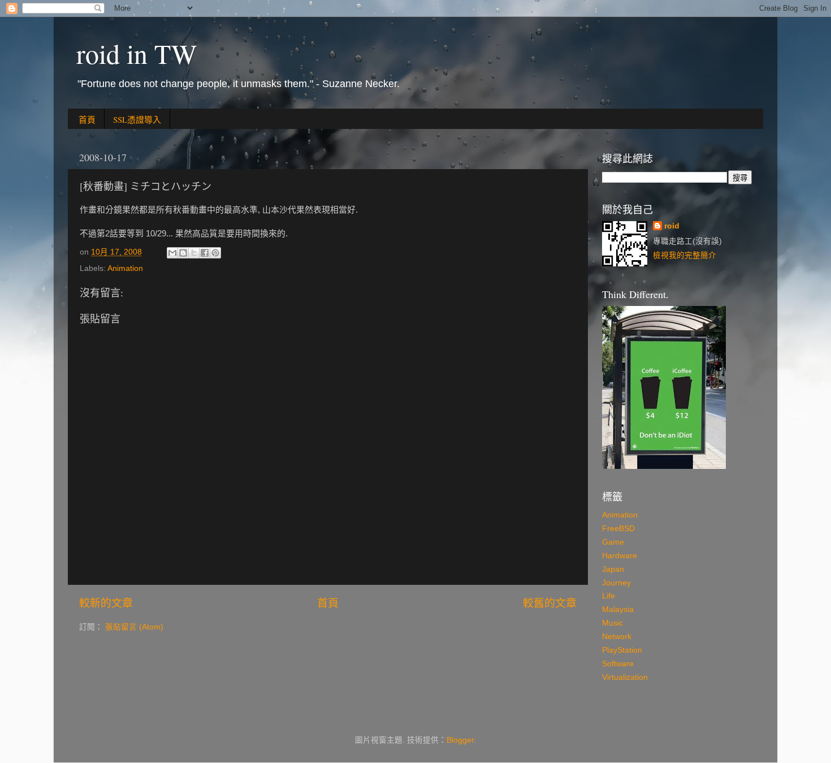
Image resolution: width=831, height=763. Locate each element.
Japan (613, 569)
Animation (125, 268)
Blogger (460, 740)
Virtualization (625, 677)
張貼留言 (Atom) (134, 627)
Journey (616, 583)
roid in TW (136, 53)
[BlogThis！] (183, 252)
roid (671, 226)
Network (616, 636)
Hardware (619, 555)
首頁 (87, 119)
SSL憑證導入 (137, 119)
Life (608, 596)
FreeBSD (618, 528)
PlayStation (622, 650)
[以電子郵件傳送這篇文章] (172, 252)
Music (612, 623)
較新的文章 (106, 603)
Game (613, 542)
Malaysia (618, 609)
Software (618, 663)
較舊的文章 (550, 603)
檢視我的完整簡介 (684, 255)
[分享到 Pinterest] (215, 252)
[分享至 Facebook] (204, 252)
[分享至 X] (194, 252)
